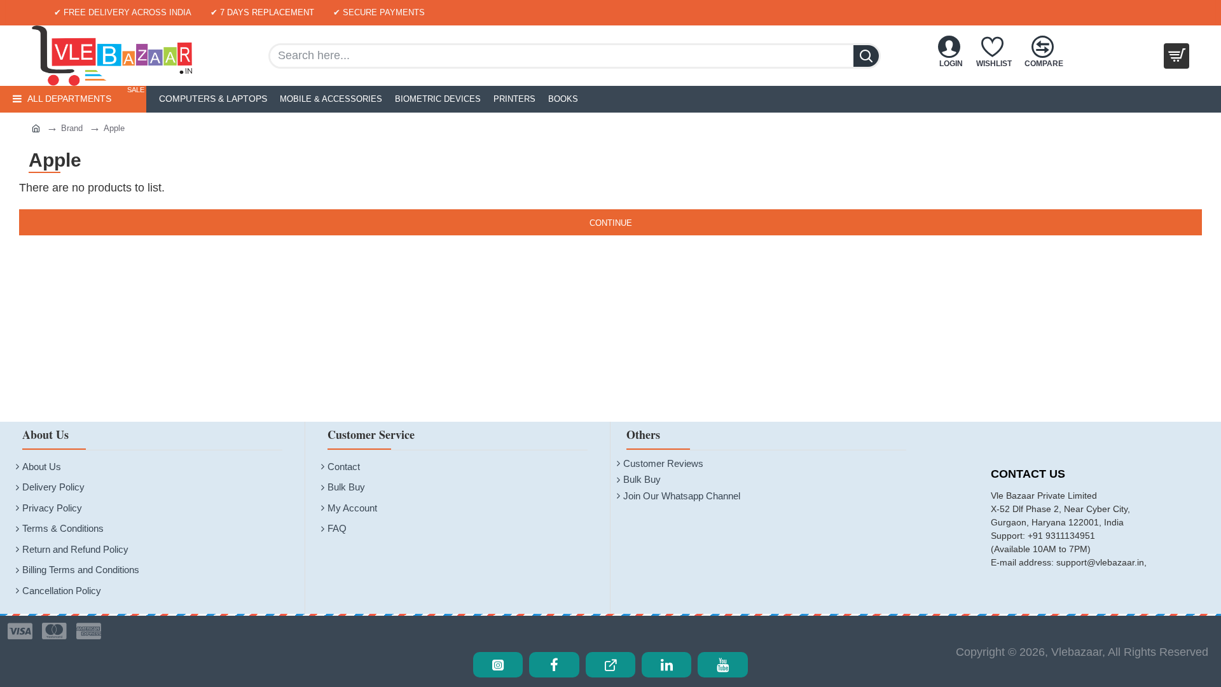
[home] (23, 127)
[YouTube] (722, 664)
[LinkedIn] (666, 664)
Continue (611, 223)
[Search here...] (866, 56)
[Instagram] (498, 664)
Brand (72, 128)
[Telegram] (610, 664)
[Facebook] (554, 664)
